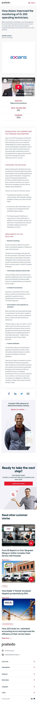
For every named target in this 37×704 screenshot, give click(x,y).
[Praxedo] (6, 3)
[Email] (28, 393)
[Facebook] (9, 393)
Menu (33, 3)
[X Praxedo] (34, 699)
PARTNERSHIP (6, 667)
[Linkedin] (15, 393)
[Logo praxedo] (18, 645)
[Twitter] (21, 393)
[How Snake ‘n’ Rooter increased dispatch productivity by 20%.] (18, 572)
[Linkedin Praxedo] (32, 699)
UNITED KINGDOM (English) (12, 654)
